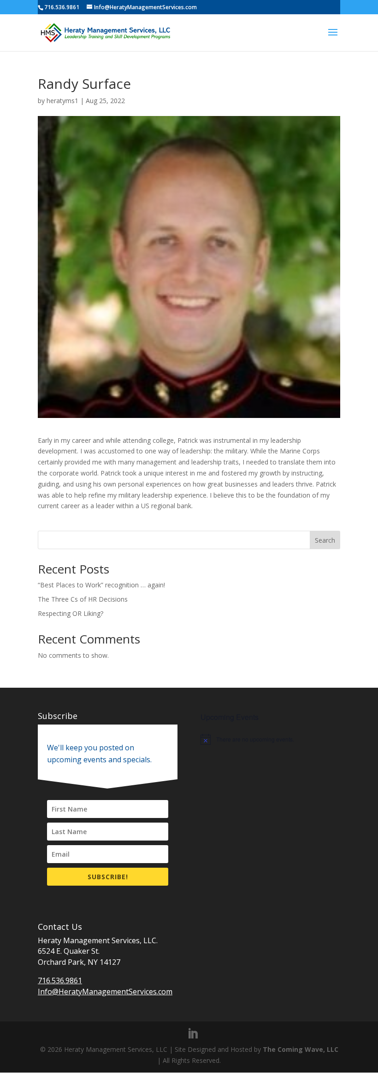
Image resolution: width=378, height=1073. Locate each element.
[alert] (270, 739)
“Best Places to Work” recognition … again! (101, 584)
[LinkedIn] (192, 1034)
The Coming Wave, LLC (300, 1049)
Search (325, 540)
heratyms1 (62, 100)
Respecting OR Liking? (70, 613)
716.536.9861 (60, 980)
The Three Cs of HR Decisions (83, 599)
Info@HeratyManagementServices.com (105, 991)
